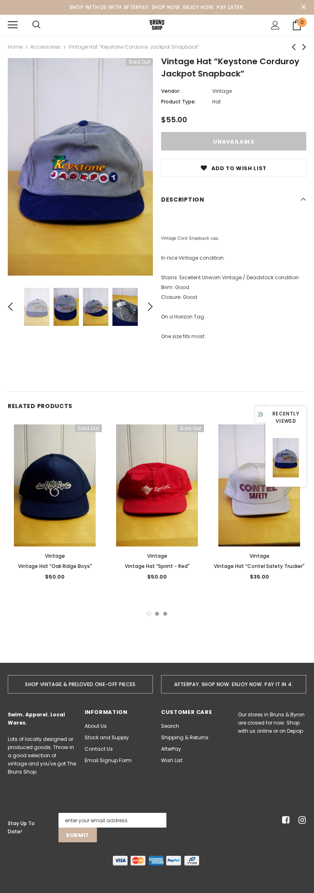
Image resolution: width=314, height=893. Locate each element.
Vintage (222, 91)
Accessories (45, 46)
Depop (295, 730)
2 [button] (157, 614)
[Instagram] (301, 820)
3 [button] (165, 614)
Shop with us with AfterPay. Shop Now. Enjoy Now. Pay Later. (157, 7)
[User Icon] (275, 25)
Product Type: (178, 101)
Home (15, 46)
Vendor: (170, 91)
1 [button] (149, 614)
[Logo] (157, 24)
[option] (80, 167)
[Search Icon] (36, 25)
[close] (303, 7)
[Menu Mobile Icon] (13, 25)
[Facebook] (284, 820)
